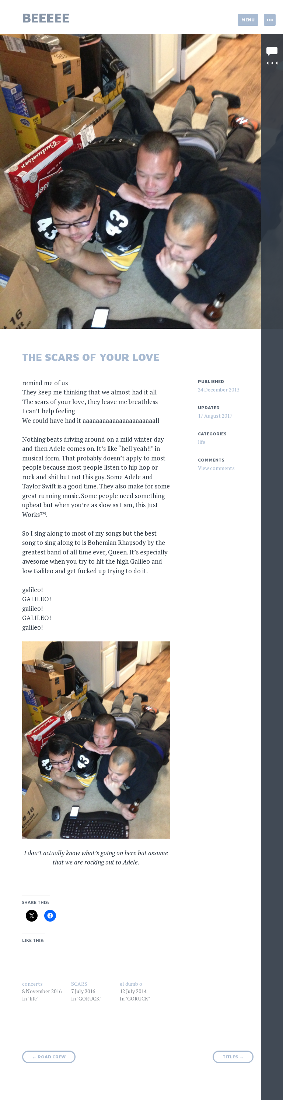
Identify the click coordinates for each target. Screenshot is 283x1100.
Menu (248, 19)
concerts (32, 983)
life (201, 441)
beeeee (46, 17)
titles (233, 1056)
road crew (49, 1056)
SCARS (79, 983)
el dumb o (131, 983)
